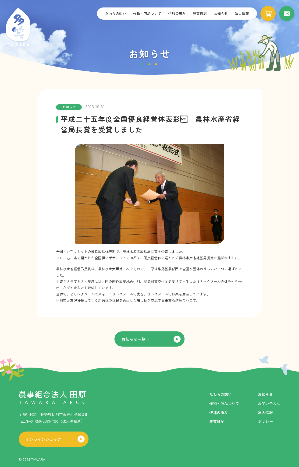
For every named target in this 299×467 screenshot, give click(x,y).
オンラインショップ (43, 439)
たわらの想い (115, 13)
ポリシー (265, 421)
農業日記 (200, 13)
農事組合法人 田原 (18, 27)
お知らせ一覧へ (135, 339)
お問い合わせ (269, 403)
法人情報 (242, 13)
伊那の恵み (177, 13)
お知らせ (221, 13)
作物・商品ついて (147, 13)
